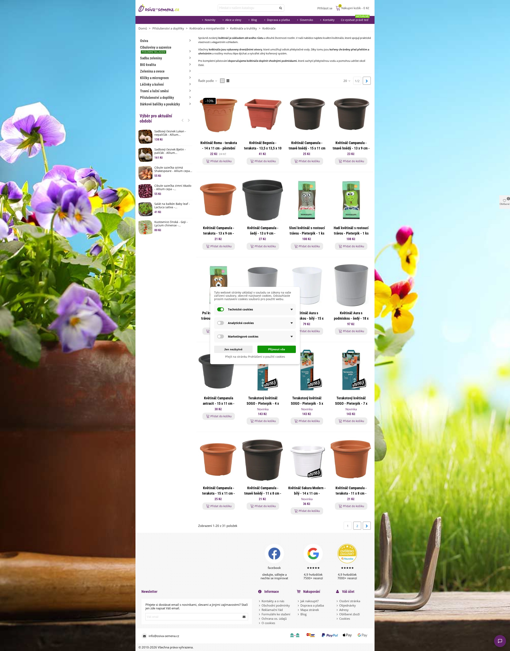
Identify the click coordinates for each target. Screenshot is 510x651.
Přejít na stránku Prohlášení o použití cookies (255, 356)
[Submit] (244, 616)
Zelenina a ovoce (152, 71)
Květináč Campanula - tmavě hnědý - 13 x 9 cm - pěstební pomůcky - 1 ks (351, 148)
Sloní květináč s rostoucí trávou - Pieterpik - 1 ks (307, 230)
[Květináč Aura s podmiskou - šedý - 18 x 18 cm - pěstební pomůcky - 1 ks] (351, 285)
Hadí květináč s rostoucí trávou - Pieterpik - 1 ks (351, 230)
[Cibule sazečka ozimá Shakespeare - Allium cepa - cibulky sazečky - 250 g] (145, 173)
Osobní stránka (349, 601)
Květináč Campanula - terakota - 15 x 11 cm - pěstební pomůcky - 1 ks (218, 493)
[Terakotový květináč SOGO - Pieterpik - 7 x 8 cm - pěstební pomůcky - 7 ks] (351, 370)
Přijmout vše (276, 349)
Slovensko (306, 20)
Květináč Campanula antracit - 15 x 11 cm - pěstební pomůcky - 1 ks (218, 403)
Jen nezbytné (233, 349)
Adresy (344, 610)
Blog (254, 20)
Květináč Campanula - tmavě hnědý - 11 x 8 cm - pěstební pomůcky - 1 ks (262, 493)
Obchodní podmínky (276, 605)
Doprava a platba (278, 20)
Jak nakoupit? (309, 601)
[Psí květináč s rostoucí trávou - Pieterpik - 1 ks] (218, 285)
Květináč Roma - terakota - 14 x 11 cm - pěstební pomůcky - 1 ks (218, 148)
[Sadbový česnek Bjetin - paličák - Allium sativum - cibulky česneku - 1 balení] (145, 155)
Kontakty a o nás (273, 601)
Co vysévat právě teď (355, 19)
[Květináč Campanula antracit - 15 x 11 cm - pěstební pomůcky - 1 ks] (218, 370)
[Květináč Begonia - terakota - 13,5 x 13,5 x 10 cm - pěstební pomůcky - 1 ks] (262, 115)
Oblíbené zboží (349, 614)
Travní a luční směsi (154, 91)
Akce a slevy (233, 20)
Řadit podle (206, 80)
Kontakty (328, 20)
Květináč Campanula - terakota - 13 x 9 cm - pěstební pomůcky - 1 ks (218, 233)
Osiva (144, 41)
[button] (182, 120)
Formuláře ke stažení (276, 614)
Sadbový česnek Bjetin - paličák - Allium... (170, 151)
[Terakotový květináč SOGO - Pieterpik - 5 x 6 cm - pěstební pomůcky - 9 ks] (307, 370)
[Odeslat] (280, 8)
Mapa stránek (309, 610)
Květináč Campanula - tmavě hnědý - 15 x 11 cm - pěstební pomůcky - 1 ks (307, 148)
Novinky (210, 20)
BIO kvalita (148, 65)
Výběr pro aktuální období (156, 118)
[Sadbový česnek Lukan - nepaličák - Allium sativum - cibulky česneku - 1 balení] (145, 137)
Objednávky (347, 605)
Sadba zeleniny (151, 58)
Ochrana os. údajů (274, 619)
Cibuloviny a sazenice (155, 49)
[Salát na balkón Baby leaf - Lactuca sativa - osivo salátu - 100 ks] (145, 209)
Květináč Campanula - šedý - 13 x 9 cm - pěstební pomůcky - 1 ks (262, 233)
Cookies (344, 619)
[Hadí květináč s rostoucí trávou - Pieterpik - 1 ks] (351, 200)
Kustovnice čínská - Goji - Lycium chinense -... (171, 223)
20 (345, 80)
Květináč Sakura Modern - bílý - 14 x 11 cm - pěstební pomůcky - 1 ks (307, 493)
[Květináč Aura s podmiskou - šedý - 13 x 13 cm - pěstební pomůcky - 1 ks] (262, 285)
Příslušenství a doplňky (157, 97)
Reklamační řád (272, 610)
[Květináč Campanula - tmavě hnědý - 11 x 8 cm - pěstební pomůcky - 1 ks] (262, 460)
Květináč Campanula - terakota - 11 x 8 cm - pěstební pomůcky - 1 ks (351, 493)
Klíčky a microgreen (154, 78)
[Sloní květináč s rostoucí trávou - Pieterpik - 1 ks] (307, 200)
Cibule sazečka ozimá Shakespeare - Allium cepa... (173, 169)
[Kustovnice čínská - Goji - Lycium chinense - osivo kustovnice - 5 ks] (145, 227)
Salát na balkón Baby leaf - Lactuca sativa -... (172, 205)
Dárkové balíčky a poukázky (160, 104)
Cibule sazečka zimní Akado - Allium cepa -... (172, 187)
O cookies (268, 623)
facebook (274, 568)
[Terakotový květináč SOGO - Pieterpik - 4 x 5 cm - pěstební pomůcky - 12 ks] (262, 370)
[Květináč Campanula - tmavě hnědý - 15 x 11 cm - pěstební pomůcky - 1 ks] (307, 115)
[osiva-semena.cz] (162, 8)
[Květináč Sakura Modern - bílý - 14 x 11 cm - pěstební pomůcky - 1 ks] (307, 460)
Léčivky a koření (152, 84)
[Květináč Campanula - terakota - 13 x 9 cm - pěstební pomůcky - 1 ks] (218, 200)
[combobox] (248, 8)
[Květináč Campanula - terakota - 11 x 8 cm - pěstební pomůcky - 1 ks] (351, 460)
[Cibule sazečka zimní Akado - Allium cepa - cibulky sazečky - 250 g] (145, 191)
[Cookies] (337, 618)
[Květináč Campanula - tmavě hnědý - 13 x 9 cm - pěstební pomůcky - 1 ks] (351, 115)
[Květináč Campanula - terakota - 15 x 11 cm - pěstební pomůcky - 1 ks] (218, 460)
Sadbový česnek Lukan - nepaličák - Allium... (170, 133)
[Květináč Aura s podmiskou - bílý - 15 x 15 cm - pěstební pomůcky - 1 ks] (307, 285)
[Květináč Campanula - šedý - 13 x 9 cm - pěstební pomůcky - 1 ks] (262, 200)
